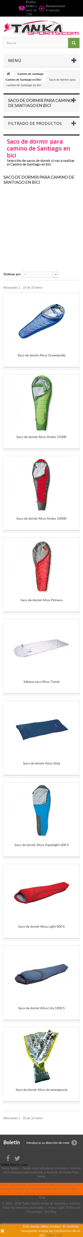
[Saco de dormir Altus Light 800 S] (41, 893)
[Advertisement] (41, 230)
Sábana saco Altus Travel (41, 682)
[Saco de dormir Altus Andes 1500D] (41, 403)
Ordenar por (12, 274)
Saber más (54, 1235)
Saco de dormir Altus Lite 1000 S (41, 1008)
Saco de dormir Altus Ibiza (41, 763)
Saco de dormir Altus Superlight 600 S (42, 845)
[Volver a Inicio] (8, 74)
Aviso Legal (56, 1207)
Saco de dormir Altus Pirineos (42, 600)
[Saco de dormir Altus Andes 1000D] (41, 485)
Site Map (50, 1211)
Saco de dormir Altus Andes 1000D (41, 518)
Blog (42, 1197)
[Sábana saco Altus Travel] (41, 648)
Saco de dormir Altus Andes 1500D (41, 437)
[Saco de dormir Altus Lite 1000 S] (41, 974)
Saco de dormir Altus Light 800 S (41, 926)
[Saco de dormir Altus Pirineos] (41, 566)
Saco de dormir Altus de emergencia (41, 1090)
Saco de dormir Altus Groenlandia (41, 355)
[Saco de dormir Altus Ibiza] (41, 729)
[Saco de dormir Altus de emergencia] (41, 1056)
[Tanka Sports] (41, 28)
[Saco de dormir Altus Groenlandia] (41, 321)
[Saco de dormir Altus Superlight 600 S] (41, 811)
